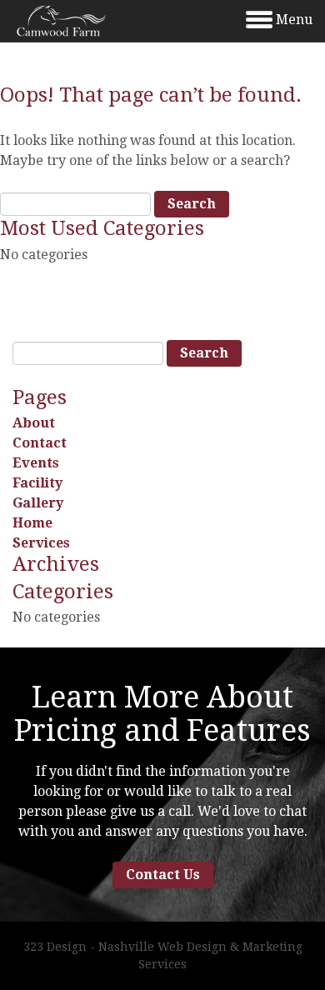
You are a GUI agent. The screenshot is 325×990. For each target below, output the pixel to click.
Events (35, 463)
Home (32, 523)
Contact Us (163, 874)
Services (41, 543)
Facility (37, 483)
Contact (39, 443)
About (33, 423)
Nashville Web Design (162, 946)
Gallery (37, 503)
